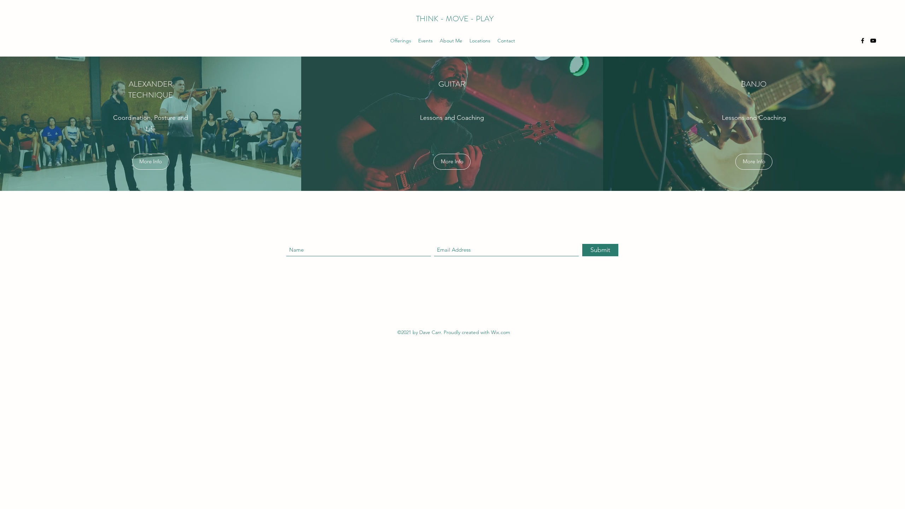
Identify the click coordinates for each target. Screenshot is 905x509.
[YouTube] (873, 40)
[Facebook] (862, 40)
